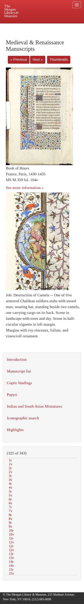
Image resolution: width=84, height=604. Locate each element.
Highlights (15, 430)
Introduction (17, 359)
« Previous (18, 59)
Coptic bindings (19, 383)
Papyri (12, 394)
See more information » (25, 187)
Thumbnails (59, 59)
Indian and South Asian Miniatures (34, 406)
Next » (38, 59)
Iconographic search (23, 418)
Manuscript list (19, 371)
